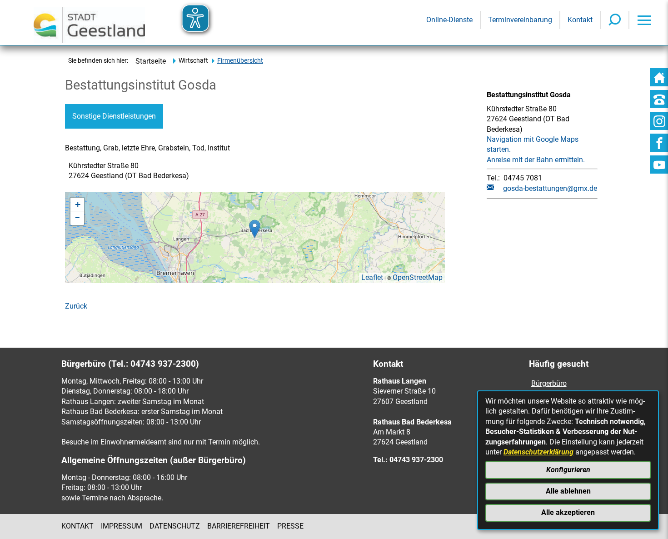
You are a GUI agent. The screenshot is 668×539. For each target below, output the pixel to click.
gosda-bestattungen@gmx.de (550, 188)
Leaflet (372, 277)
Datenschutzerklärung (538, 452)
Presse (290, 526)
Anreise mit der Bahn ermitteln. (536, 159)
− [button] (77, 218)
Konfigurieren (568, 469)
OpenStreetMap (418, 277)
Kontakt (77, 526)
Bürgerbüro (549, 383)
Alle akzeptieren (568, 512)
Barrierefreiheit (238, 526)
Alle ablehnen (568, 491)
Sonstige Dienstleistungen (114, 116)
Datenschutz (175, 526)
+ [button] (77, 204)
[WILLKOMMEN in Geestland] (89, 22)
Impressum (121, 526)
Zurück (76, 306)
